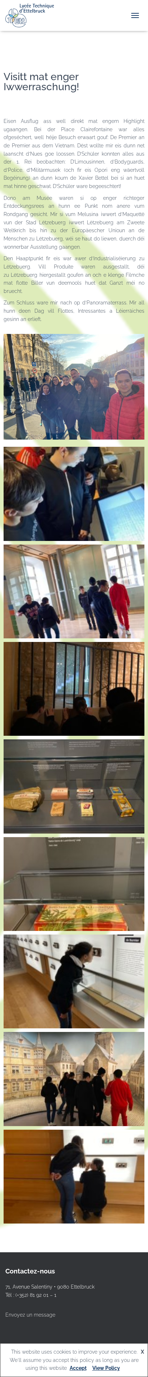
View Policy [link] (106, 1368)
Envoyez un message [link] (30, 1315)
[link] (32, 15)
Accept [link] (78, 1368)
